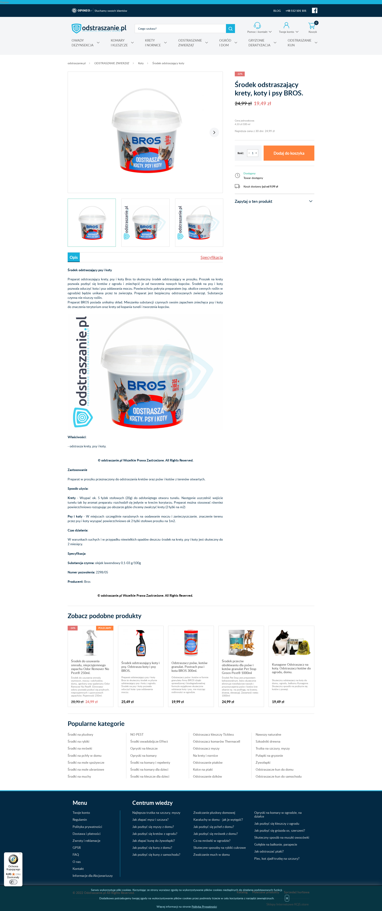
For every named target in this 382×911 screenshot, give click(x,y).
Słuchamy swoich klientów (111, 11)
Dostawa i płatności (86, 833)
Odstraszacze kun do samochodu (279, 776)
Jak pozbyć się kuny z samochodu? (156, 854)
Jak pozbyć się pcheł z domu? (213, 827)
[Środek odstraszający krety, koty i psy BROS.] (145, 130)
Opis (74, 257)
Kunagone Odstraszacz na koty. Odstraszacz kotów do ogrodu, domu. (291, 668)
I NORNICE (153, 42)
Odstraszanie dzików (207, 776)
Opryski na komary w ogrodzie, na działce (278, 814)
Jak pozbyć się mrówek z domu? (215, 833)
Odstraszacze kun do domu (274, 769)
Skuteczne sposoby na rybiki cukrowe (219, 847)
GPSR (77, 847)
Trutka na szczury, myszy (273, 748)
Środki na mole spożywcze (86, 762)
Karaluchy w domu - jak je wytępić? (218, 819)
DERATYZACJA (259, 42)
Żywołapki (263, 762)
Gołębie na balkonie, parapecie (275, 844)
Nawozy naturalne (268, 734)
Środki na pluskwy (80, 734)
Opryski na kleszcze (144, 748)
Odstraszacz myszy (206, 748)
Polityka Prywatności (204, 906)
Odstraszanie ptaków (208, 762)
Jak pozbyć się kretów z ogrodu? (154, 833)
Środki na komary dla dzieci (149, 769)
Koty (141, 63)
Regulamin (80, 819)
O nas (77, 862)
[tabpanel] (145, 130)
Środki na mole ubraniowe (86, 769)
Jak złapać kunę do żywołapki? (153, 840)
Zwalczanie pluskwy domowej (214, 812)
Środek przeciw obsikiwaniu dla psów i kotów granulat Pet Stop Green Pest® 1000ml (239, 667)
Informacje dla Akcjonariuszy (93, 875)
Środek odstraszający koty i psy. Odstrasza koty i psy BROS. (140, 667)
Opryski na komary (143, 755)
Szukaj (230, 28)
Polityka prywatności (87, 827)
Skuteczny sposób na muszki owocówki (281, 837)
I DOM (225, 42)
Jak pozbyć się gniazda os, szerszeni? (279, 830)
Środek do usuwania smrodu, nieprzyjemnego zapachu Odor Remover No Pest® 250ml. (90, 667)
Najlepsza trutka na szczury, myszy (156, 812)
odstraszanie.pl (99, 28)
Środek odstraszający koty (168, 63)
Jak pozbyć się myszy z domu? (153, 827)
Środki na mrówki (80, 748)
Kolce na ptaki (203, 769)
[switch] (13, 882)
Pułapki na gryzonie (269, 755)
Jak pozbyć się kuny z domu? (152, 847)
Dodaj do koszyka (289, 153)
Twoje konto (286, 32)
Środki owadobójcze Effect (149, 741)
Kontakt (78, 868)
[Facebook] (314, 10)
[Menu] (20, 854)
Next (214, 132)
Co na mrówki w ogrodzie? (211, 840)
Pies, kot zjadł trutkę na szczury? (276, 858)
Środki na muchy (79, 776)
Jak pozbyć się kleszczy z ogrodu (276, 823)
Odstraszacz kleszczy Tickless (213, 734)
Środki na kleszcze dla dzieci (149, 776)
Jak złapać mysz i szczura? (150, 819)
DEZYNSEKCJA (83, 42)
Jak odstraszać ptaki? (269, 851)
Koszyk (313, 28)
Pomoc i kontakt (257, 32)
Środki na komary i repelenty (150, 762)
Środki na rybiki (78, 741)
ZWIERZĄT (190, 42)
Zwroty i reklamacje (86, 840)
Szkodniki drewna (268, 741)
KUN (299, 42)
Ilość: (241, 153)
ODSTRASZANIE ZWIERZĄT (111, 63)
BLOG (277, 11)
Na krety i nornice (205, 755)
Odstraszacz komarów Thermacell (216, 741)
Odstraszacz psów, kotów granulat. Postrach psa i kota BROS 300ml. (190, 667)
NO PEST (136, 734)
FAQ (76, 854)
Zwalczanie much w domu (211, 854)
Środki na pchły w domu (84, 755)
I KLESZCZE (119, 42)
